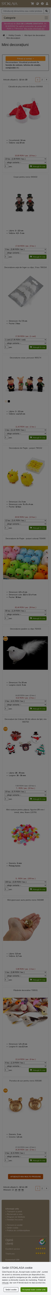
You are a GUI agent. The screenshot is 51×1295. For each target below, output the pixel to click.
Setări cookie (11, 1289)
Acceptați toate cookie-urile (34, 1289)
